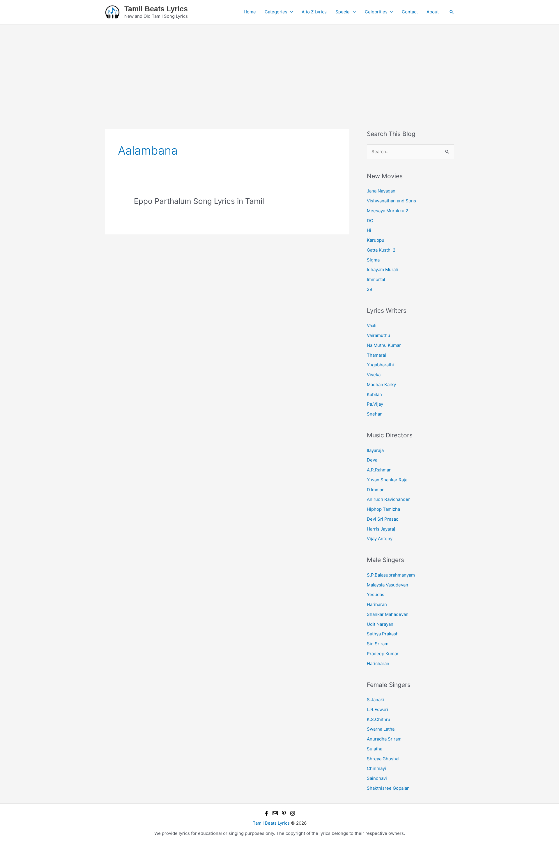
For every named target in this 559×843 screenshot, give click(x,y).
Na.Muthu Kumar (384, 345)
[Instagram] (292, 813)
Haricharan (378, 663)
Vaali (371, 325)
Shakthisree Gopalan (388, 788)
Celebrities (376, 12)
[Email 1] (275, 813)
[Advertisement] (279, 68)
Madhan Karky (381, 384)
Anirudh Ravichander (388, 499)
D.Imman (376, 489)
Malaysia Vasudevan (387, 585)
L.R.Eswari (377, 709)
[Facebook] (266, 813)
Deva (372, 460)
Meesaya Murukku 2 (387, 210)
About (433, 12)
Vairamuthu (378, 335)
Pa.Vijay (375, 404)
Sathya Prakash (383, 634)
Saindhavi (377, 778)
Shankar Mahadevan (387, 614)
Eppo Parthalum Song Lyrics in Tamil (199, 201)
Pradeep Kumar (383, 653)
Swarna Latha (381, 729)
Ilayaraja (375, 450)
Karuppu (375, 240)
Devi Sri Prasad (383, 519)
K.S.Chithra (378, 719)
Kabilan (374, 394)
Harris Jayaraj (381, 529)
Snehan (375, 414)
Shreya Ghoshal (383, 758)
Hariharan (377, 604)
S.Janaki (375, 699)
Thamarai (376, 355)
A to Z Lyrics (314, 12)
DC (370, 220)
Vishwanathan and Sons (391, 201)
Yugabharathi (380, 364)
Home (250, 12)
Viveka (374, 374)
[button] (451, 12)
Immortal (376, 279)
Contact (410, 12)
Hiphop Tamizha (383, 509)
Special (343, 12)
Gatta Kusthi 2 (381, 250)
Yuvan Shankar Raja (387, 480)
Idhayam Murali (382, 269)
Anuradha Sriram (384, 739)
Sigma (373, 260)
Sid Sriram (377, 643)
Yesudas (375, 594)
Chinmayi (376, 768)
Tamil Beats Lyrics (156, 9)
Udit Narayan (380, 624)
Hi (369, 230)
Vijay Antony (379, 538)
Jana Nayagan (381, 191)
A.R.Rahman (379, 470)
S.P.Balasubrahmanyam (391, 575)
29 (369, 289)
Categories (276, 12)
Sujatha (374, 749)
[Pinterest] (283, 813)
